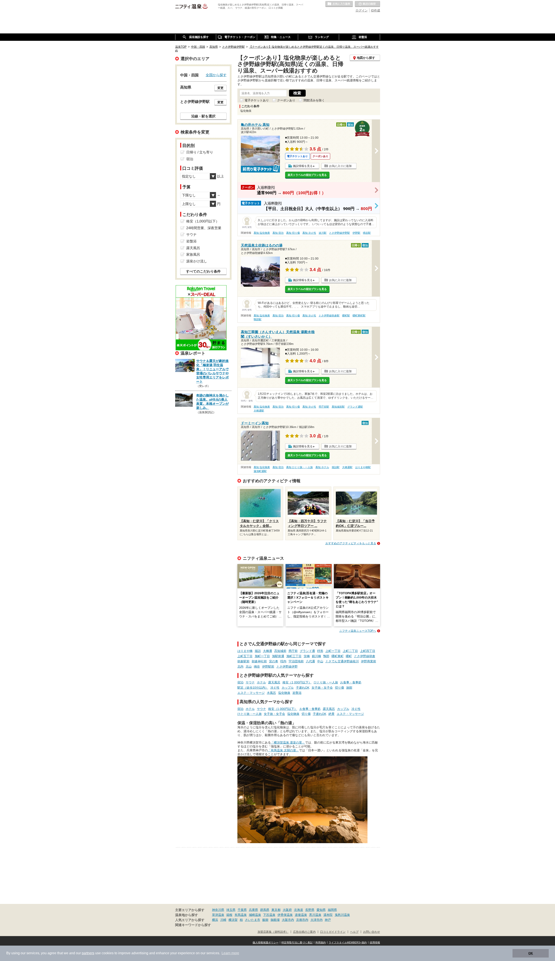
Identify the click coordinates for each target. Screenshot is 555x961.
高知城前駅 (338, 406)
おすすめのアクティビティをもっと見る (350, 543)
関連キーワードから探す (193, 925)
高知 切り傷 (293, 232)
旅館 (349, 687)
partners (88, 953)
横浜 (215, 920)
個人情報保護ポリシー (266, 942)
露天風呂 (274, 682)
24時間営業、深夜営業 (203, 228)
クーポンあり (286, 100)
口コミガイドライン (333, 931)
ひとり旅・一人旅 (326, 682)
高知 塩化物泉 (262, 232)
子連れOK (302, 687)
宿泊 (240, 682)
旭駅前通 (278, 656)
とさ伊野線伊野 (287, 666)
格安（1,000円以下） (297, 682)
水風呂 (271, 692)
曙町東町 (337, 656)
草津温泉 (218, 915)
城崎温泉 (255, 915)
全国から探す (216, 75)
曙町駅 (346, 315)
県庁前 (293, 651)
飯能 (265, 920)
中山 (320, 661)
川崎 (223, 920)
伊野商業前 (368, 661)
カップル (288, 687)
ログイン (362, 10)
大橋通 (267, 651)
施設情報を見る (303, 166)
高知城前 (280, 651)
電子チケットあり (257, 100)
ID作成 (375, 10)
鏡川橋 (316, 656)
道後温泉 (301, 915)
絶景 (331, 714)
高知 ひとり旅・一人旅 (299, 467)
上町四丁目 (367, 651)
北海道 (298, 910)
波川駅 (322, 232)
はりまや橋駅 (363, 467)
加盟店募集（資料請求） (273, 931)
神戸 (328, 920)
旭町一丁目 (262, 656)
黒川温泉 (315, 915)
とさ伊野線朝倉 (364, 656)
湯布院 (328, 915)
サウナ (250, 682)
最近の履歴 (367, 4)
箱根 (229, 915)
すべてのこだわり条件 (203, 271)
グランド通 (307, 651)
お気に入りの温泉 (339, 4)
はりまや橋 (245, 651)
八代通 (310, 661)
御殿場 (275, 920)
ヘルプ (354, 931)
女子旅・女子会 (322, 687)
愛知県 (321, 910)
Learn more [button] (230, 953)
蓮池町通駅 (260, 471)
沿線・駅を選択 (203, 116)
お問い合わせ (371, 931)
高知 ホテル (322, 467)
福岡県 (332, 910)
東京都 (276, 910)
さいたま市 (252, 920)
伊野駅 (356, 232)
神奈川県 (218, 910)
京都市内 (302, 920)
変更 (220, 88)
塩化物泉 (284, 692)
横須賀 (233, 920)
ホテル (261, 682)
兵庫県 (253, 910)
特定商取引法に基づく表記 (297, 942)
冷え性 (274, 687)
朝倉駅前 (243, 661)
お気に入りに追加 (340, 166)
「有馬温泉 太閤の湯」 (283, 750)
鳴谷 (257, 666)
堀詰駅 (336, 467)
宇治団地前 (296, 661)
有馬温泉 (241, 915)
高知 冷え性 (309, 232)
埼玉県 (230, 910)
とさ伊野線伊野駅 (339, 232)
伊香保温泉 (285, 915)
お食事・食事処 (350, 682)
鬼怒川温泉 (342, 915)
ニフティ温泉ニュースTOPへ (357, 630)
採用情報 (375, 942)
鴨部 (326, 656)
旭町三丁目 (294, 656)
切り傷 (339, 687)
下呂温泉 (269, 915)
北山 (249, 666)
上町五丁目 (245, 656)
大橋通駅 (259, 410)
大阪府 (287, 910)
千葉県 (242, 910)
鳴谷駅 (367, 232)
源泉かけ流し (196, 261)
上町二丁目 (350, 651)
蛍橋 (307, 656)
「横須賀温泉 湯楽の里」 (288, 742)
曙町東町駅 (359, 315)
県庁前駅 (324, 406)
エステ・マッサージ (251, 692)
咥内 (283, 661)
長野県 (309, 910)
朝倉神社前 (259, 661)
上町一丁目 (333, 651)
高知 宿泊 (278, 232)
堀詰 (258, 651)
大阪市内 (288, 920)
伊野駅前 (268, 666)
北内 (240, 666)
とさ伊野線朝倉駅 (329, 315)
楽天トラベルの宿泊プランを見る (307, 174)
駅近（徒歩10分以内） (252, 687)
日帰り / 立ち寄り (199, 152)
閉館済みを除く (314, 100)
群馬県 (264, 910)
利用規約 (320, 942)
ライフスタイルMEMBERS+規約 (348, 942)
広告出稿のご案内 (304, 931)
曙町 (349, 656)
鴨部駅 (257, 319)
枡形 (320, 651)
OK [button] (530, 953)
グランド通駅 (355, 406)
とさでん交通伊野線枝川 (342, 661)
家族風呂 (193, 254)
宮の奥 (273, 661)
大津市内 (316, 920)
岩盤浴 (297, 692)
